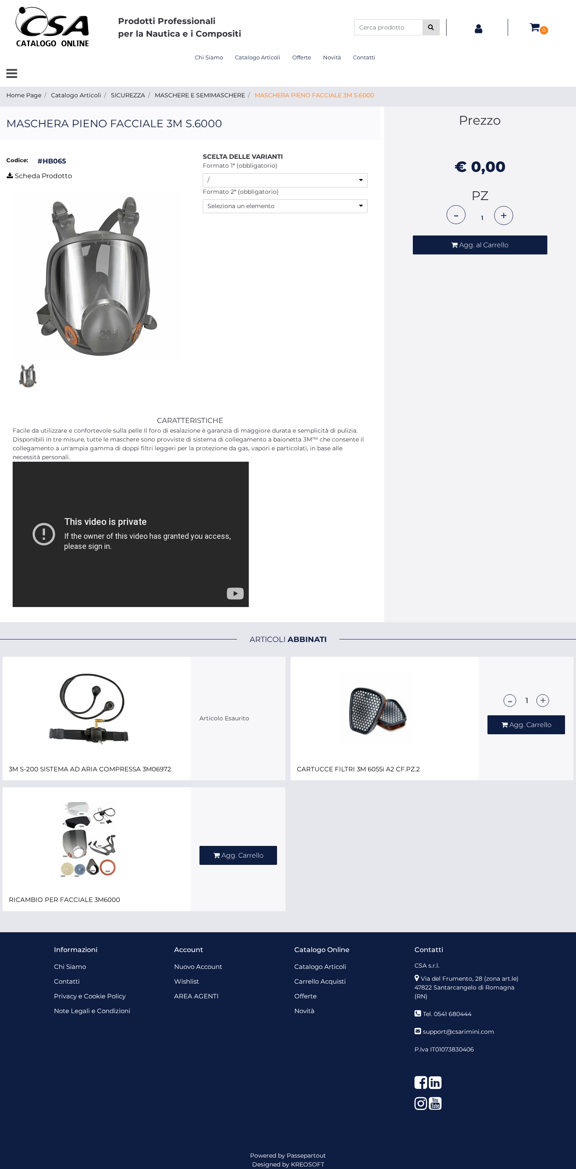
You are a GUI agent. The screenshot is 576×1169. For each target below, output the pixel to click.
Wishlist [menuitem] (186, 981)
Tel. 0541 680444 (447, 1014)
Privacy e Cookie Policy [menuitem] (90, 996)
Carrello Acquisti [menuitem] (320, 981)
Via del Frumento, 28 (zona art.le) (470, 978)
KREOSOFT (307, 1164)
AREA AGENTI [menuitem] (196, 996)
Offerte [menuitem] (301, 57)
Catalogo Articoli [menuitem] (257, 57)
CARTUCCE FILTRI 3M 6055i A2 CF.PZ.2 (358, 769)
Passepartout (306, 1155)
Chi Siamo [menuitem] (209, 57)
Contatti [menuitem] (364, 57)
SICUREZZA (128, 95)
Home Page (23, 95)
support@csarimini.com (458, 1031)
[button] (431, 27)
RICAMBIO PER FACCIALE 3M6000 (64, 900)
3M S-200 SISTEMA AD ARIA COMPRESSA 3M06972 (90, 769)
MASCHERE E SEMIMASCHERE (200, 95)
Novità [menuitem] (332, 57)
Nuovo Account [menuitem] (198, 967)
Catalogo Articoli (76, 95)
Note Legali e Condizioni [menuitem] (92, 1011)
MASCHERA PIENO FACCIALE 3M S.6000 (314, 95)
